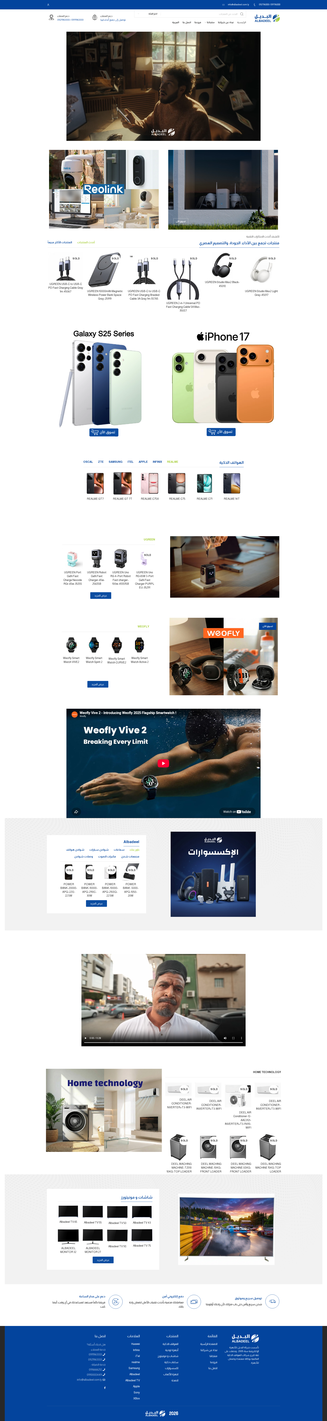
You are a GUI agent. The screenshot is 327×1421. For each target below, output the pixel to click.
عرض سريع (249, 258)
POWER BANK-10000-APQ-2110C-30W (89, 890)
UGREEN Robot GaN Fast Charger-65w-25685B (96, 578)
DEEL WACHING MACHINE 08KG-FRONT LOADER (240, 1167)
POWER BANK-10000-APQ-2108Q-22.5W (110, 890)
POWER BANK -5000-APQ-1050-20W (131, 890)
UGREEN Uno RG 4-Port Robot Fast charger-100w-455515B (120, 578)
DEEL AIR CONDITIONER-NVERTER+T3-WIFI (179, 1103)
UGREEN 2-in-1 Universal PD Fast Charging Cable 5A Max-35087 (183, 307)
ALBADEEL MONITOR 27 (93, 1250)
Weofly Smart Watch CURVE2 (116, 660)
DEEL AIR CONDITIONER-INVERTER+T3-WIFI (208, 1105)
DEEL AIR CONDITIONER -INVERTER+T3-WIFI (268, 1105)
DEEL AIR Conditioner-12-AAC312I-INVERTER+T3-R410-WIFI (238, 1120)
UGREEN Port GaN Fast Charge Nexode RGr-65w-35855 (72, 578)
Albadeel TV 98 (117, 1246)
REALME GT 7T (122, 498)
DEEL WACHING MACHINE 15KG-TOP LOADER (268, 1167)
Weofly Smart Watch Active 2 (140, 660)
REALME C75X (150, 498)
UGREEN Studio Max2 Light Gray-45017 (261, 293)
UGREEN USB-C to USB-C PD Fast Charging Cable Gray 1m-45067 (65, 288)
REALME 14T (232, 498)
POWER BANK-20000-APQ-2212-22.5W (68, 890)
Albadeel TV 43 (142, 1222)
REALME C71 (204, 498)
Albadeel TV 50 (117, 1223)
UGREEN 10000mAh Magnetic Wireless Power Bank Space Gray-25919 (105, 295)
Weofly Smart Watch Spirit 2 (94, 660)
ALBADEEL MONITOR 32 (68, 1250)
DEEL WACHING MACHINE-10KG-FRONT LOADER (210, 1167)
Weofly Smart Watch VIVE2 (71, 660)
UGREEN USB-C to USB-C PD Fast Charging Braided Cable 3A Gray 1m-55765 (144, 295)
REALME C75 (177, 498)
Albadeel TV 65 (68, 1221)
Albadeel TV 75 (142, 1245)
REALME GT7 (95, 498)
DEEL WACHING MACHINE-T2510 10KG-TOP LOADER (179, 1167)
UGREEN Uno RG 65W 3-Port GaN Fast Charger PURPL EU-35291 (144, 580)
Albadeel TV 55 (93, 1222)
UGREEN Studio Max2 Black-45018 (222, 284)
